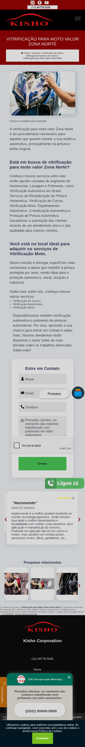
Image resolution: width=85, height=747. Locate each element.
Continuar (42, 738)
